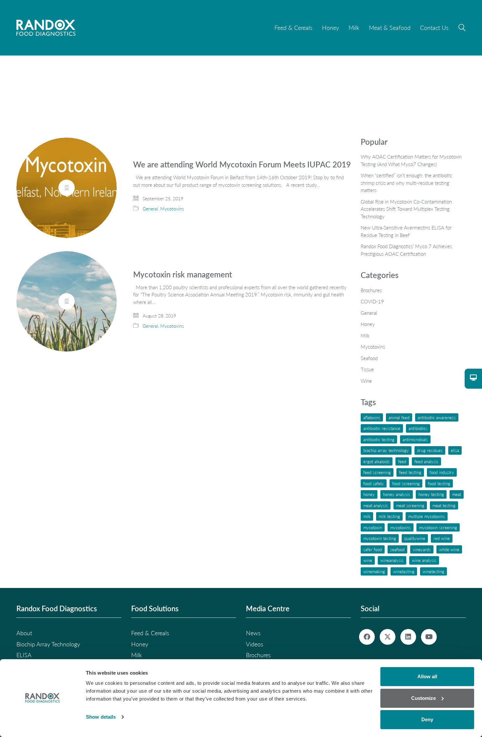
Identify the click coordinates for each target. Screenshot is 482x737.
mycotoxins (400, 527)
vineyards (422, 549)
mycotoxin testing (379, 538)
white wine (449, 549)
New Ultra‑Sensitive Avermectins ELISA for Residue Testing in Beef (406, 231)
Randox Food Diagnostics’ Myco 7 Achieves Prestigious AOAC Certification (406, 250)
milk (367, 516)
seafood (397, 549)
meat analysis (375, 505)
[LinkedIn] (408, 637)
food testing (439, 483)
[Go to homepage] (45, 28)
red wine (441, 538)
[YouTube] (429, 637)
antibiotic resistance (381, 428)
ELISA (455, 450)
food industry (442, 472)
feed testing (410, 472)
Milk (365, 335)
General (150, 209)
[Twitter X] (387, 637)
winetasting (403, 571)
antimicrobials (415, 439)
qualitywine (414, 538)
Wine (366, 381)
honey (369, 494)
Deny (427, 719)
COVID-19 (372, 301)
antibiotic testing (378, 439)
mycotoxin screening (438, 527)
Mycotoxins (172, 209)
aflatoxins (371, 417)
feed (402, 461)
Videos (254, 644)
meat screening (410, 505)
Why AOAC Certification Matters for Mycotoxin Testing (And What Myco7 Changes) (411, 160)
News (253, 633)
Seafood (369, 358)
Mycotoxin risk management (182, 274)
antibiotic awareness (437, 417)
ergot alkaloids (376, 461)
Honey (368, 324)
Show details (101, 717)
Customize (423, 698)
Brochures (371, 290)
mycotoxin (372, 527)
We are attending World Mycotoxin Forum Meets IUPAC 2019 (242, 164)
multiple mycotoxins (426, 516)
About (24, 633)
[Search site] (462, 28)
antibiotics (418, 428)
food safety (373, 483)
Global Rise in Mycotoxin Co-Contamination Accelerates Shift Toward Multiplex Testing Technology (406, 209)
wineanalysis (392, 560)
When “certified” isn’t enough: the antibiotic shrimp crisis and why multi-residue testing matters (406, 182)
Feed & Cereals (150, 633)
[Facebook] (367, 637)
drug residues (430, 450)
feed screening (377, 472)
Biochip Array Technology (386, 450)
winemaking (374, 571)
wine (367, 560)
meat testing (443, 505)
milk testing (389, 516)
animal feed (399, 417)
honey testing (431, 494)
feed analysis (426, 461)
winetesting (433, 571)
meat (456, 494)
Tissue (367, 369)
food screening (406, 483)
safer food (372, 549)
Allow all (427, 676)
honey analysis (396, 494)
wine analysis (424, 560)
